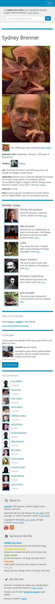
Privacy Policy (18, 522)
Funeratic (8, 506)
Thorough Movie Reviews (15, 549)
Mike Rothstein (17, 441)
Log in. (24, 598)
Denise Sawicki (17, 458)
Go (48, 18)
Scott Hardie (45, 147)
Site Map (39, 513)
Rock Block (9, 561)
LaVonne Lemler (18, 467)
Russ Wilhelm (17, 381)
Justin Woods (16, 424)
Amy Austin (16, 450)
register (19, 321)
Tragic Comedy (10, 555)
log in (10, 321)
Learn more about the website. (15, 325)
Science (22, 163)
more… (43, 185)
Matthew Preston (18, 415)
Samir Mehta (16, 407)
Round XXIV (7, 157)
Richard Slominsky (19, 432)
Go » (45, 215)
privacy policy (37, 588)
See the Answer (10, 365)
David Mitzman (17, 475)
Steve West (16, 389)
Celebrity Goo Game (12, 542)
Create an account (31, 592)
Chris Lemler (16, 398)
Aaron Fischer (17, 484)
